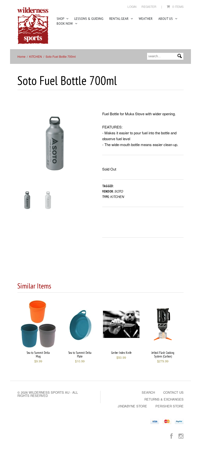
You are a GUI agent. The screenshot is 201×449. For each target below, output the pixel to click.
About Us (166, 19)
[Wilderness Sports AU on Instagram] (181, 435)
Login (132, 6)
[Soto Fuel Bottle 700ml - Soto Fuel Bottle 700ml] (55, 143)
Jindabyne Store (132, 406)
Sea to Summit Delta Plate (79, 354)
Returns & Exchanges (164, 399)
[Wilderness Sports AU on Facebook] (171, 435)
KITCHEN (35, 56)
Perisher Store (169, 406)
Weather (145, 19)
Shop (61, 19)
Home (21, 56)
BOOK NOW (65, 24)
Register (148, 6)
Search (148, 392)
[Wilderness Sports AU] (32, 25)
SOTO (118, 191)
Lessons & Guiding (88, 19)
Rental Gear (119, 19)
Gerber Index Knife (121, 353)
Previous (21, 148)
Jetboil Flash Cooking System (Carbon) (162, 354)
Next (89, 148)
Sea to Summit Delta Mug (38, 354)
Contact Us (173, 392)
